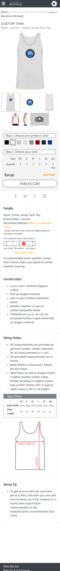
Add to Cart (30, 183)
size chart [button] (49, 174)
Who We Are (11, 566)
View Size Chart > (25, 252)
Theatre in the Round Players (30, 12)
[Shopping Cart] (54, 3)
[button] (11, 102)
